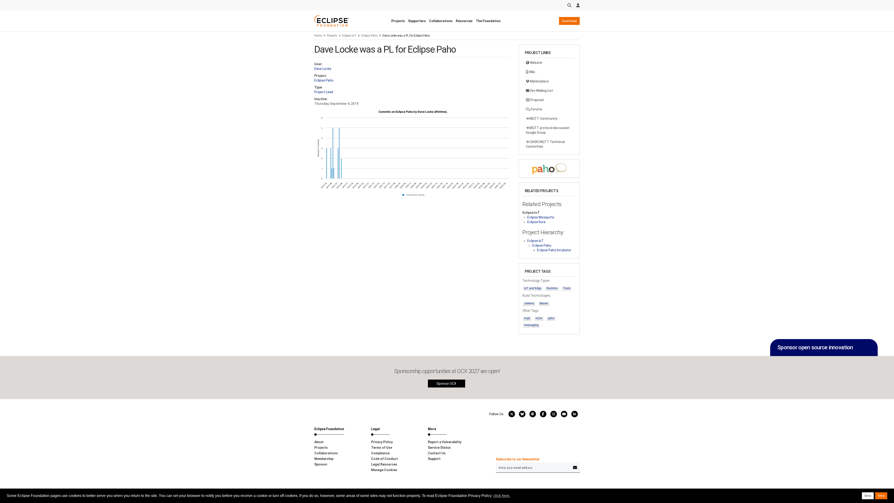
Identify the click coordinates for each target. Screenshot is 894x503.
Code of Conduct (384, 459)
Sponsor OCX (446, 383)
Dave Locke (322, 69)
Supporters (417, 21)
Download (569, 21)
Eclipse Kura (536, 222)
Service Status (439, 447)
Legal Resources (384, 464)
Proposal (537, 100)
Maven (544, 303)
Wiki (531, 72)
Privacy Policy (382, 442)
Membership (323, 459)
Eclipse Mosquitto (540, 217)
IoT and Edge (532, 288)
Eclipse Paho (369, 35)
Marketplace (539, 81)
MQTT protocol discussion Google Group (547, 130)
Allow (881, 495)
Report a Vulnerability (444, 442)
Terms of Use (381, 447)
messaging (531, 325)
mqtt (527, 318)
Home (318, 35)
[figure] (413, 154)
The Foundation (488, 21)
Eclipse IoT (349, 35)
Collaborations (441, 21)
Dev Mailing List (541, 90)
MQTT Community (543, 118)
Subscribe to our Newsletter (518, 459)
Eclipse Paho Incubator (554, 250)
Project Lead (323, 92)
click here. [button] (501, 496)
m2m (539, 318)
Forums (536, 109)
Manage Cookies (384, 470)
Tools (566, 288)
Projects (398, 21)
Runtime (552, 288)
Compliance (380, 453)
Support (434, 459)
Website (535, 63)
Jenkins (529, 303)
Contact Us (437, 453)
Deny (867, 495)
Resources (464, 21)
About (319, 442)
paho (551, 318)
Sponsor (321, 464)
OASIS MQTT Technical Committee (545, 144)
